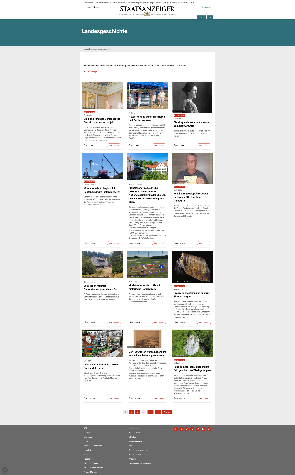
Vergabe (122, 3)
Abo (210, 17)
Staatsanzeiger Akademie (152, 3)
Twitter (181, 429)
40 (150, 412)
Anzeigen (166, 3)
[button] (5, 470)
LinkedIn (203, 429)
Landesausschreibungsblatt (140, 463)
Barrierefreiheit (135, 433)
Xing (197, 429)
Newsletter (183, 3)
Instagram (186, 429)
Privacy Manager (90, 472)
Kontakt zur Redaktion (93, 446)
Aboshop (174, 3)
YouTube (192, 429)
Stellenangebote (135, 441)
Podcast (87, 459)
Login (86, 441)
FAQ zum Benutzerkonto (93, 468)
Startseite (95, 49)
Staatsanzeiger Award (102, 3)
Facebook (175, 429)
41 (158, 412)
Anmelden (207, 7)
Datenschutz (89, 433)
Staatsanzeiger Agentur (134, 3)
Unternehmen (88, 3)
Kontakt (191, 3)
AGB (85, 428)
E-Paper (201, 17)
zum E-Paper (92, 71)
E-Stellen (114, 3)
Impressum (88, 437)
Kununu (209, 429)
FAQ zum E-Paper (91, 463)
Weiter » (167, 412)
